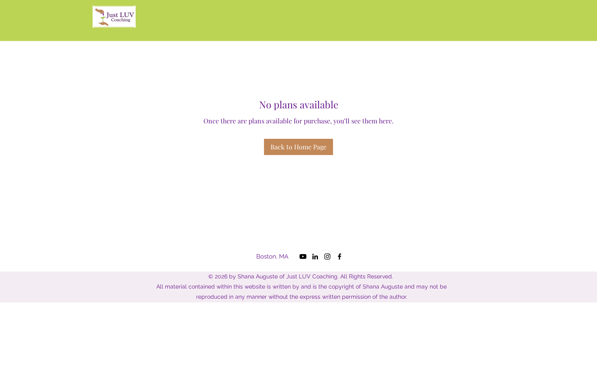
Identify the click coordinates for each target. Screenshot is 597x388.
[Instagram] (327, 256)
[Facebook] (339, 256)
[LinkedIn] (315, 256)
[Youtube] (303, 256)
